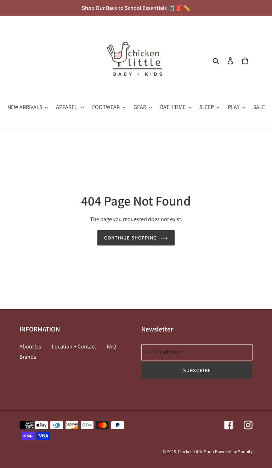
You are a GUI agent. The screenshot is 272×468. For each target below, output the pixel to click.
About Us (30, 346)
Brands (27, 356)
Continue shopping (130, 238)
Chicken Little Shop (196, 452)
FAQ (111, 346)
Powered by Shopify (234, 452)
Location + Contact (74, 346)
